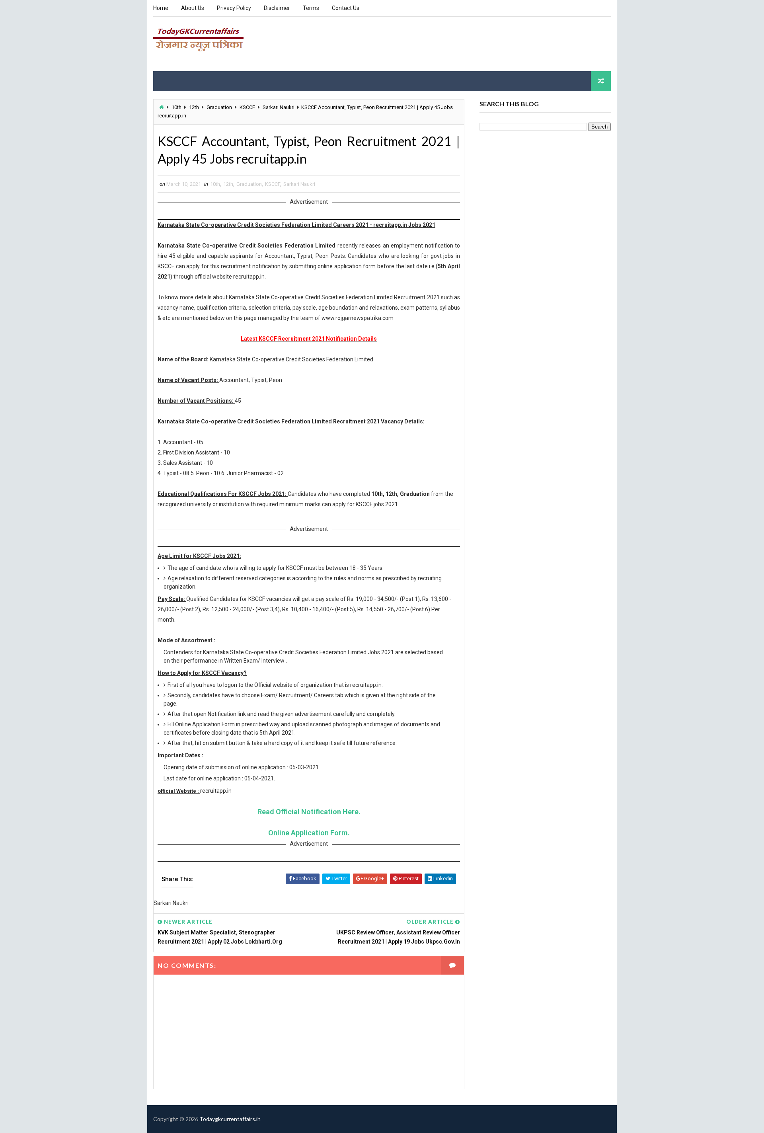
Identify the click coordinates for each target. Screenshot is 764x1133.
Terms (311, 8)
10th (176, 107)
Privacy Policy (234, 8)
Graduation (219, 107)
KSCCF (247, 107)
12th (194, 107)
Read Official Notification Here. (309, 811)
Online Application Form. (309, 833)
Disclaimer (277, 8)
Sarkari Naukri (278, 107)
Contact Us (345, 8)
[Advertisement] (465, 43)
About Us (192, 8)
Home (160, 8)
